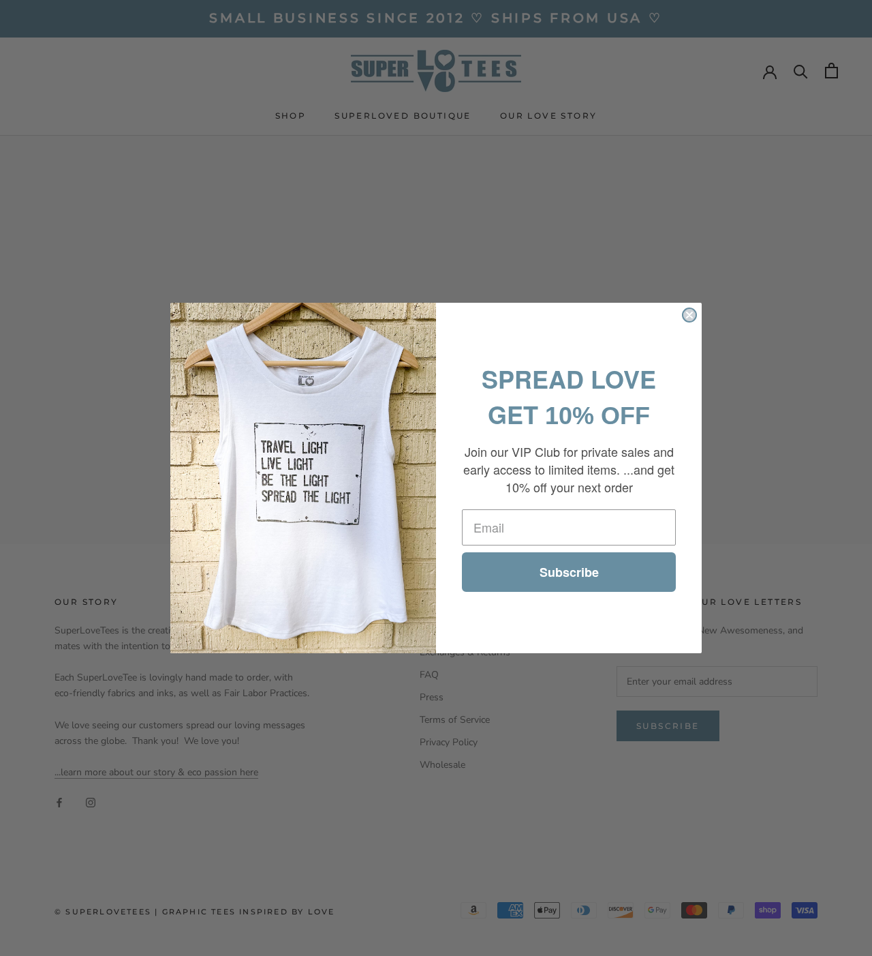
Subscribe (569, 572)
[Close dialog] (689, 315)
